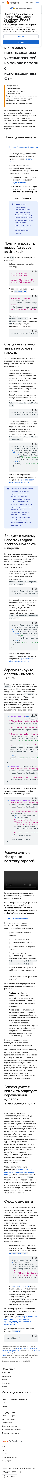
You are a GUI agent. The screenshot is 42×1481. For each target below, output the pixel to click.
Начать (21, 42)
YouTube (4, 1406)
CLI (29, 210)
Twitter (4, 1403)
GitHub (4, 1386)
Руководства (6, 1373)
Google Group (7, 1423)
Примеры (5, 1380)
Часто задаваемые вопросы (11, 1429)
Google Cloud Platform (9, 1457)
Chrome (4, 1450)
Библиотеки (6, 1383)
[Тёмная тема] (32, 271)
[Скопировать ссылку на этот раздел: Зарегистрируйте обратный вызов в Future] (17, 678)
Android (4, 1447)
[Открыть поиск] (27, 2)
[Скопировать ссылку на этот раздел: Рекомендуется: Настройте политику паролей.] (6, 865)
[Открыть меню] (3, 2)
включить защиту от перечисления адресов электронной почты (19, 1172)
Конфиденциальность (28, 1468)
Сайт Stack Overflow (9, 1419)
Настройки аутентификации (17, 918)
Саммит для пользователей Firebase (14, 1399)
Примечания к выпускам (10, 1426)
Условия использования (10, 1468)
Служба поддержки (9, 1416)
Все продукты (7, 1461)
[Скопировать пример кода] (36, 271)
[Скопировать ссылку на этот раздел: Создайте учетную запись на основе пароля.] (19, 352)
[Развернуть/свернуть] (18, 85)
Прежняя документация (10, 1433)
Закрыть (21, 37)
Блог (3, 1396)
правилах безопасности (20, 1286)
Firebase (4, 1454)
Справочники (6, 1376)
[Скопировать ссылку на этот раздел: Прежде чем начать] (6, 141)
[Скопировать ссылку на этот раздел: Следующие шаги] (35, 1201)
